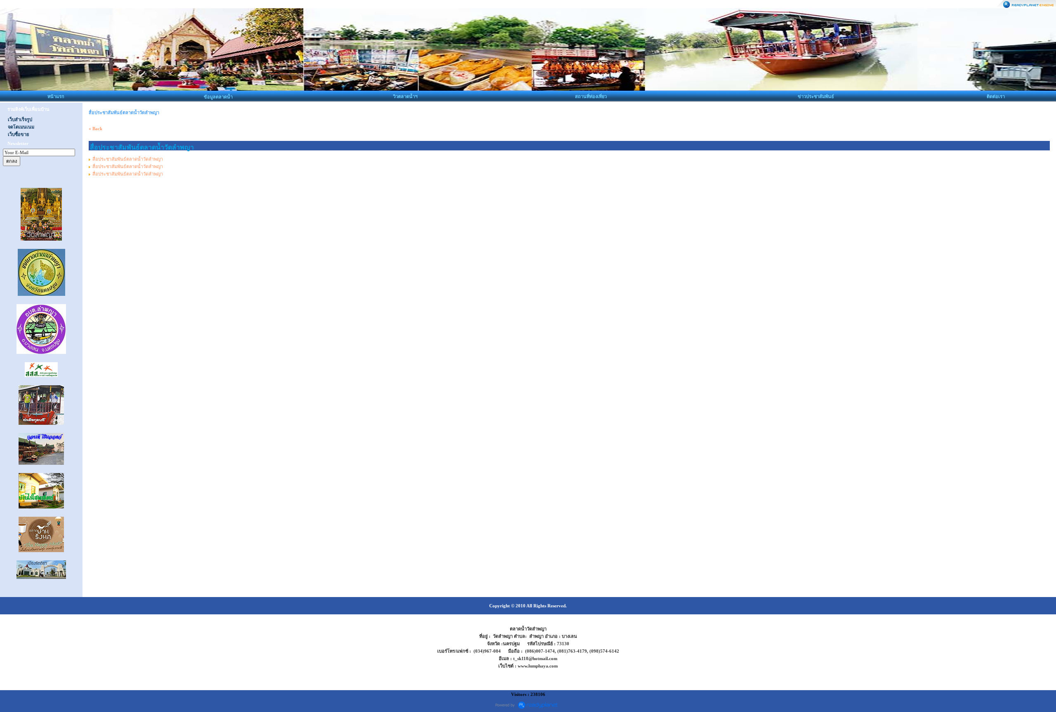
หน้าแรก (55, 96)
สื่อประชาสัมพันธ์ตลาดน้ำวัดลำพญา (127, 159)
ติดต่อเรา (996, 96)
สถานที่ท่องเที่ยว (591, 96)
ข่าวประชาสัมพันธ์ (816, 96)
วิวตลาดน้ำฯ (405, 96)
